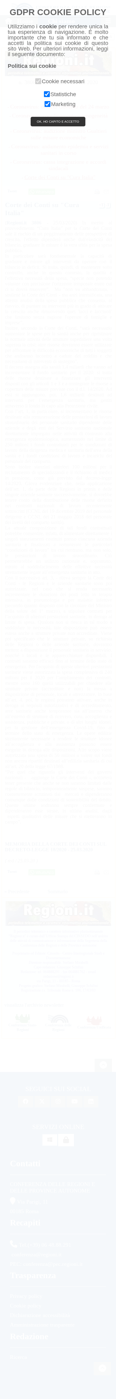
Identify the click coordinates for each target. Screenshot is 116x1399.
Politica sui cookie (32, 66)
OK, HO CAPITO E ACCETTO (58, 121)
